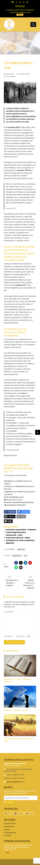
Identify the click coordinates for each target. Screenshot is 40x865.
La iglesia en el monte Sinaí (15, 491)
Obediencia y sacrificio (13, 481)
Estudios (7, 830)
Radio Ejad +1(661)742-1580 (14, 778)
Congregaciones (10, 833)
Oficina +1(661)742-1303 (15, 775)
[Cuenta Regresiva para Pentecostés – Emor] (20, 725)
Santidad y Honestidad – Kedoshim (21, 529)
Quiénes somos (9, 824)
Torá (25, 555)
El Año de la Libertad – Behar (18, 538)
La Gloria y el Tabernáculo (15, 486)
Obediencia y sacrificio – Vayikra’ (12, 581)
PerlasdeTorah (17, 555)
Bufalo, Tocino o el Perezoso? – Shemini (28, 582)
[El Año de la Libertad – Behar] (20, 696)
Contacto (7, 836)
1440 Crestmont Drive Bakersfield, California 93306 (18, 770)
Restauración (9, 827)
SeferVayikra (21, 549)
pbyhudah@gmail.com (14, 782)
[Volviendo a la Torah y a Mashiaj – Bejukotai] (20, 665)
